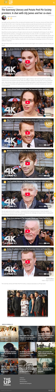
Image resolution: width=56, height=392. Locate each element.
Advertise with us (23, 381)
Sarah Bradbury (11, 16)
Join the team (22, 379)
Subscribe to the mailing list (25, 383)
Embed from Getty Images (12, 289)
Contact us (22, 377)
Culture (4, 7)
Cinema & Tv (10, 7)
